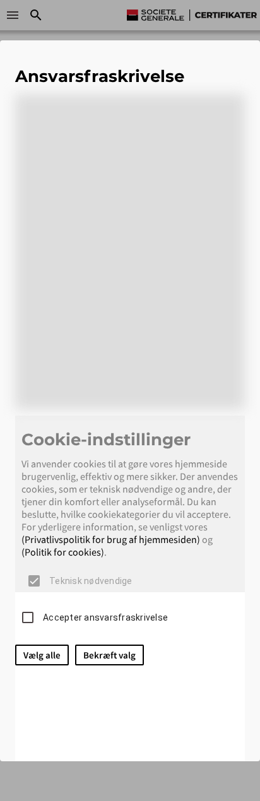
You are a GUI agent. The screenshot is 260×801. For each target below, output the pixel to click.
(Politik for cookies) (62, 552)
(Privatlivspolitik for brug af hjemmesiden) (110, 539)
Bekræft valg (109, 655)
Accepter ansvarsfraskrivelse (105, 617)
